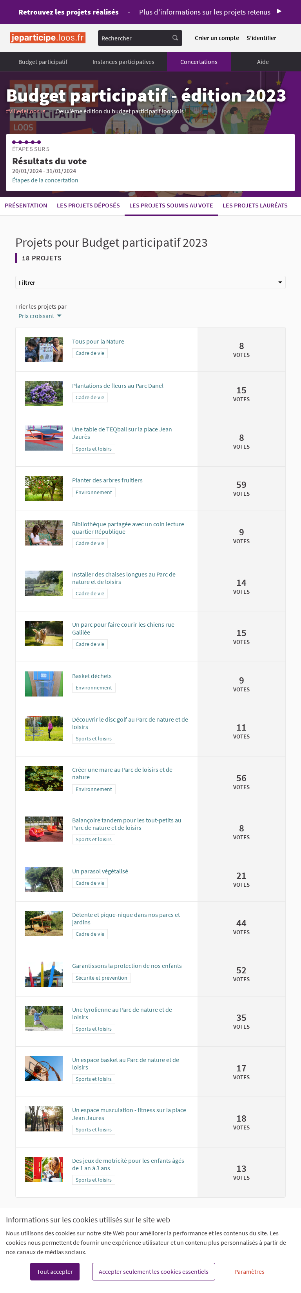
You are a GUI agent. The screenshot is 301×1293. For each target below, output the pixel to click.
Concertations (199, 61)
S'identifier (261, 38)
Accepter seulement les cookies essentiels (154, 1271)
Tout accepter (55, 1271)
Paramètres (249, 1271)
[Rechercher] (175, 38)
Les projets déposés (88, 205)
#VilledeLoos (26, 111)
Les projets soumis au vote (171, 205)
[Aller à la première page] (48, 37)
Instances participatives (123, 61)
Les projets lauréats (255, 205)
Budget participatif (42, 61)
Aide (263, 61)
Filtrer (27, 282)
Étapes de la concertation (45, 180)
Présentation (26, 205)
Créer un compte (217, 38)
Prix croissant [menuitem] (36, 316)
